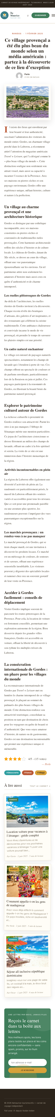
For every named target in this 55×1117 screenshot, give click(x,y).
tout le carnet (40, 786)
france (28, 772)
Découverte (13, 772)
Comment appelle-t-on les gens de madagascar (25, 903)
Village (41, 772)
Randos (17, 33)
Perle (27, 74)
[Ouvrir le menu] (53, 15)
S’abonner (40, 15)
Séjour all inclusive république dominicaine (26, 973)
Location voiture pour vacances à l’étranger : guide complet (27, 833)
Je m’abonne (27, 1070)
